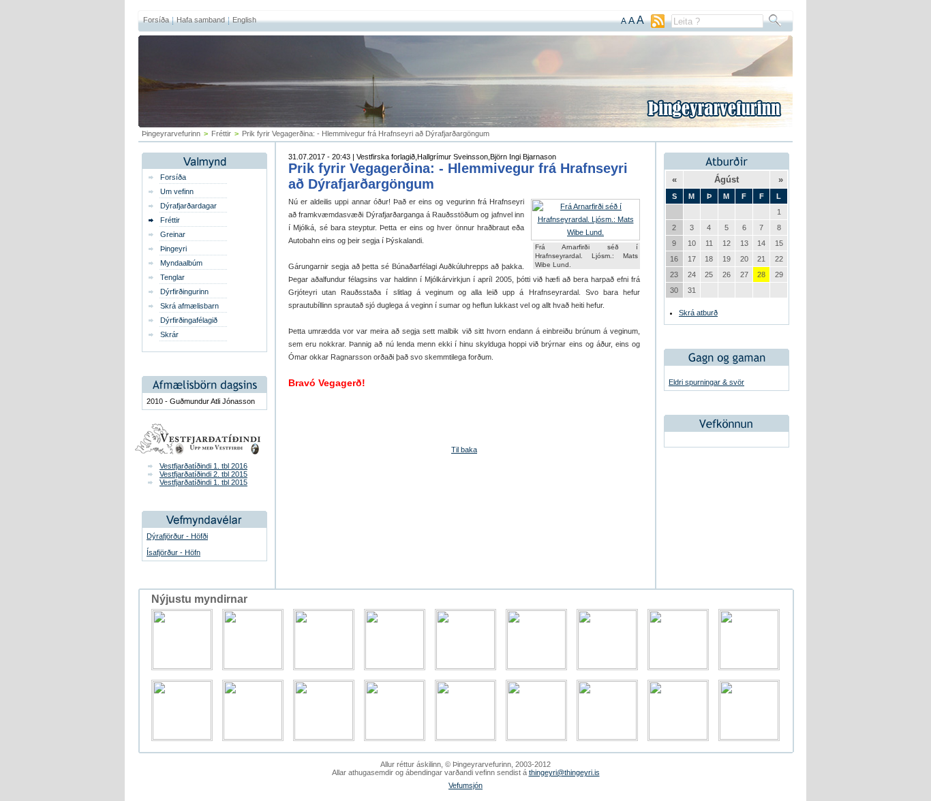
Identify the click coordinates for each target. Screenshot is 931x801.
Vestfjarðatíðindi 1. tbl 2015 (203, 482)
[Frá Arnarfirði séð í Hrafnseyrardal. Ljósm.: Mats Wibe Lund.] (585, 232)
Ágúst (726, 179)
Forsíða (156, 20)
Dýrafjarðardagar (188, 206)
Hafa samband (201, 20)
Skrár (169, 334)
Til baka (464, 449)
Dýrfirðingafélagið (188, 320)
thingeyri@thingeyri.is (564, 772)
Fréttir (221, 133)
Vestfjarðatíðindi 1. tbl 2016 (203, 466)
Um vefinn (177, 191)
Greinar (172, 234)
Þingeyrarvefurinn (171, 133)
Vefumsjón (465, 785)
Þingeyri (173, 249)
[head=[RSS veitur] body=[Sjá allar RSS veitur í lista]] (658, 25)
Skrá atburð (698, 313)
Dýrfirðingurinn (184, 291)
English (244, 20)
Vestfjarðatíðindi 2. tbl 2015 (203, 474)
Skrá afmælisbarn (189, 306)
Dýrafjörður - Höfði (177, 536)
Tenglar (172, 277)
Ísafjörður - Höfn (173, 552)
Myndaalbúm (181, 263)
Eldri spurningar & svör (706, 382)
